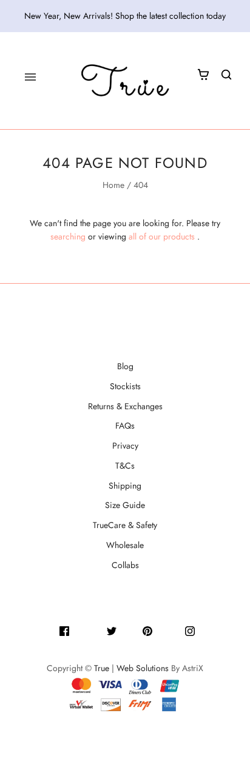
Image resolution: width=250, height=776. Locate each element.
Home (113, 185)
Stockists (125, 386)
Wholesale (125, 545)
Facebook (88, 630)
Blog (125, 366)
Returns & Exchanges (125, 406)
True (101, 668)
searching (68, 236)
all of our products (162, 236)
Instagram (213, 630)
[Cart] (203, 74)
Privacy (125, 446)
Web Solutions (143, 668)
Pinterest (168, 630)
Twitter (130, 630)
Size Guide (125, 505)
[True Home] (125, 80)
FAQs (125, 426)
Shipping (125, 486)
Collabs (125, 565)
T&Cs (125, 466)
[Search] (226, 74)
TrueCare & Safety (125, 525)
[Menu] (30, 77)
